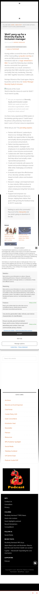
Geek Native (19, 11)
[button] (36, 248)
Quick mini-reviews (11, 518)
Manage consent (35, 563)
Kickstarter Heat (10, 423)
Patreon (7, 432)
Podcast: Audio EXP (11, 460)
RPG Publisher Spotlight (13, 442)
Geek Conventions (11, 419)
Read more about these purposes (24, 330)
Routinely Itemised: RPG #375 (14, 542)
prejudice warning (25, 56)
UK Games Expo (10, 456)
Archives (8, 400)
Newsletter (8, 428)
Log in (27, 571)
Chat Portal (8, 409)
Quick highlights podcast (13, 521)
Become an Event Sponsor (14, 405)
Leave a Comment (13, 49)
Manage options (20, 343)
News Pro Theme (22, 569)
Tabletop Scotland (11, 451)
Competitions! (9, 527)
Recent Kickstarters (11, 524)
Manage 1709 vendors (9, 330)
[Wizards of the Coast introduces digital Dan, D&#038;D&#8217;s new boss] (25, 230)
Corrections (8, 504)
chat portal (22, 212)
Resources (8, 437)
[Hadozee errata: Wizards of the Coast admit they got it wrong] (11, 230)
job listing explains (26, 128)
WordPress (21, 571)
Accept (19, 334)
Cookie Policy (14, 347)
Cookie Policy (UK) (11, 414)
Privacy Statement (23, 347)
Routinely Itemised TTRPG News (15, 515)
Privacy (7, 507)
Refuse (19, 338)
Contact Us (8, 501)
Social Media (9, 446)
